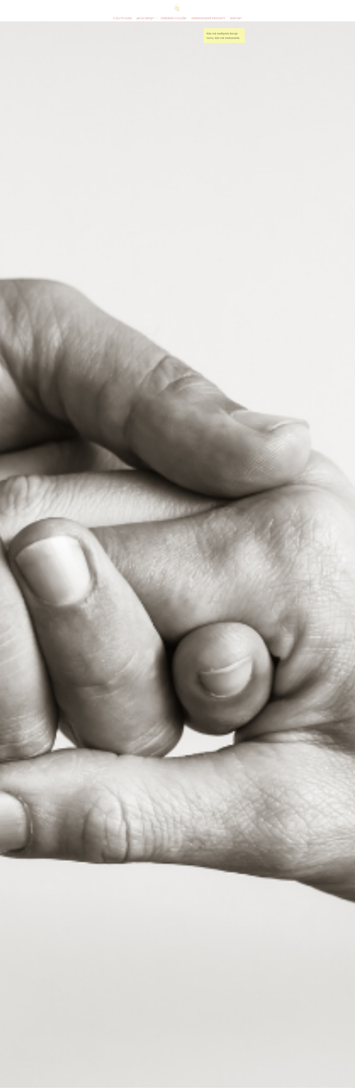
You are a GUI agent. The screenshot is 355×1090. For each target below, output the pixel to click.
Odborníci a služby (174, 18)
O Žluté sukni (122, 18)
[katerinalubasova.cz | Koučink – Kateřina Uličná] (177, 7)
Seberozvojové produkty (208, 18)
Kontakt (236, 18)
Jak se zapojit (145, 18)
